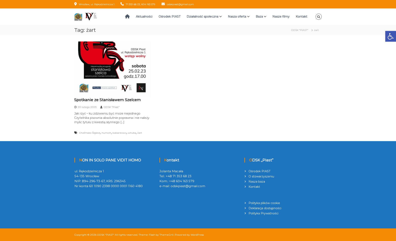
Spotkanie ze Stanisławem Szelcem (107, 100)
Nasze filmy (281, 16)
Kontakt (301, 16)
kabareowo (119, 132)
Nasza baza (257, 181)
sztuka (132, 132)
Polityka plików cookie (264, 203)
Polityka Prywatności (263, 213)
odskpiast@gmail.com (180, 4)
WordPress (197, 234)
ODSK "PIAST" (105, 234)
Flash (152, 234)
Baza (259, 16)
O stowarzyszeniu (261, 176)
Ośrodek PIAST (169, 16)
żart (139, 132)
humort (106, 132)
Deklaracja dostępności (265, 208)
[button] (390, 36)
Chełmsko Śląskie (89, 132)
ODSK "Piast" (112, 107)
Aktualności (144, 16)
